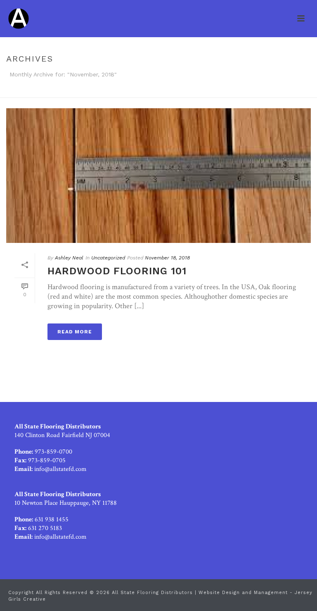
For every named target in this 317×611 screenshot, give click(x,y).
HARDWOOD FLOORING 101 (117, 271)
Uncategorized (108, 258)
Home (292, 90)
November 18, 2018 (167, 258)
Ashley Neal (69, 258)
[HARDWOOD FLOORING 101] (158, 175)
